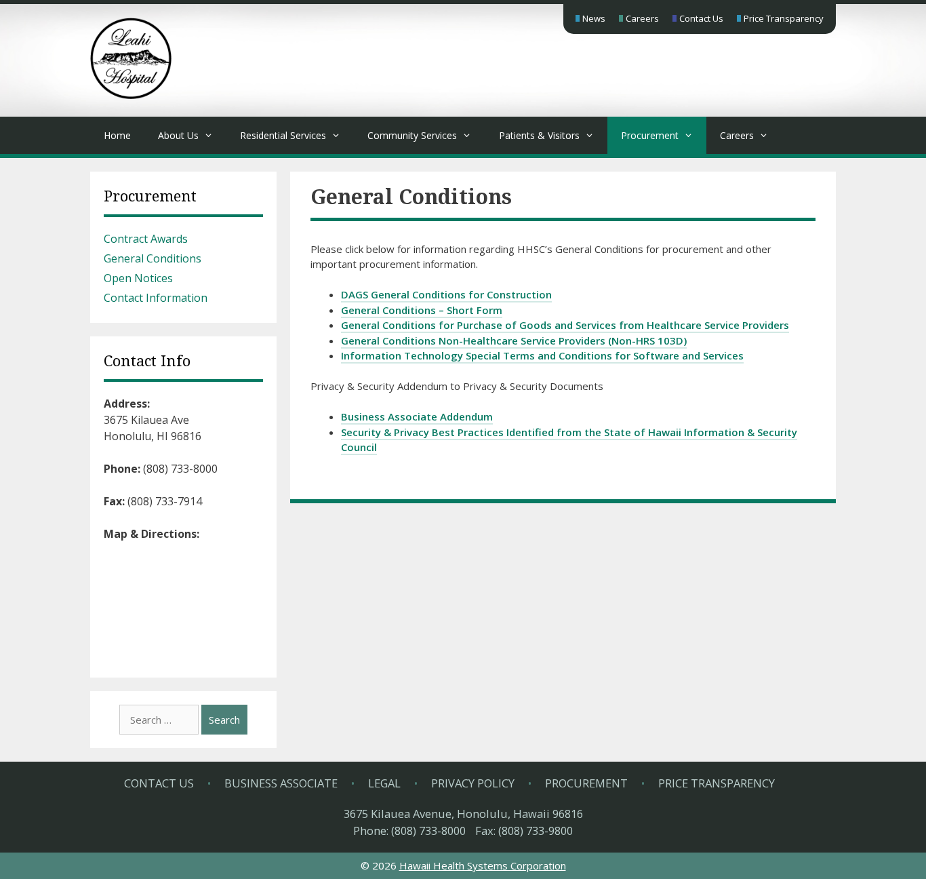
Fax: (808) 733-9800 (524, 830)
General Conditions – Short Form (421, 310)
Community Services (412, 135)
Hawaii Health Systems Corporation (482, 865)
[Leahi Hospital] (131, 95)
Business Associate (281, 783)
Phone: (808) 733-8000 (409, 830)
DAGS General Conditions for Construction (446, 294)
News (593, 18)
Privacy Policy (473, 783)
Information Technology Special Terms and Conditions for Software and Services (542, 355)
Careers (642, 18)
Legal (384, 783)
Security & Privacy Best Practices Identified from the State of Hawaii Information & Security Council (569, 439)
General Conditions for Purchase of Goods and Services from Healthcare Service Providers (565, 325)
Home (117, 135)
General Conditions (152, 258)
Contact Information (155, 297)
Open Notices (138, 278)
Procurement (650, 135)
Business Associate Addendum (417, 416)
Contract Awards (146, 238)
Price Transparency (784, 18)
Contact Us (701, 18)
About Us (178, 135)
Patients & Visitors (539, 135)
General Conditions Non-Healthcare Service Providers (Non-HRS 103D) (514, 340)
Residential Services (283, 135)
